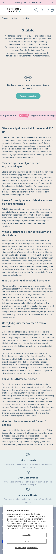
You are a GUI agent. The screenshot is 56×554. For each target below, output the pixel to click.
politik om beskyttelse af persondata (29, 528)
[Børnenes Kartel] (21, 115)
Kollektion (16, 18)
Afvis (26, 541)
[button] (3, 2)
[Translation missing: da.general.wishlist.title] (47, 10)
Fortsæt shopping (28, 96)
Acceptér (27, 535)
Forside (5, 18)
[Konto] (41, 10)
